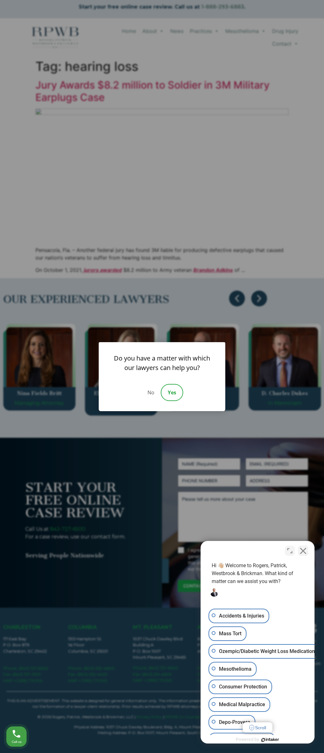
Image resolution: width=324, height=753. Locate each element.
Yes (172, 392)
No (150, 392)
